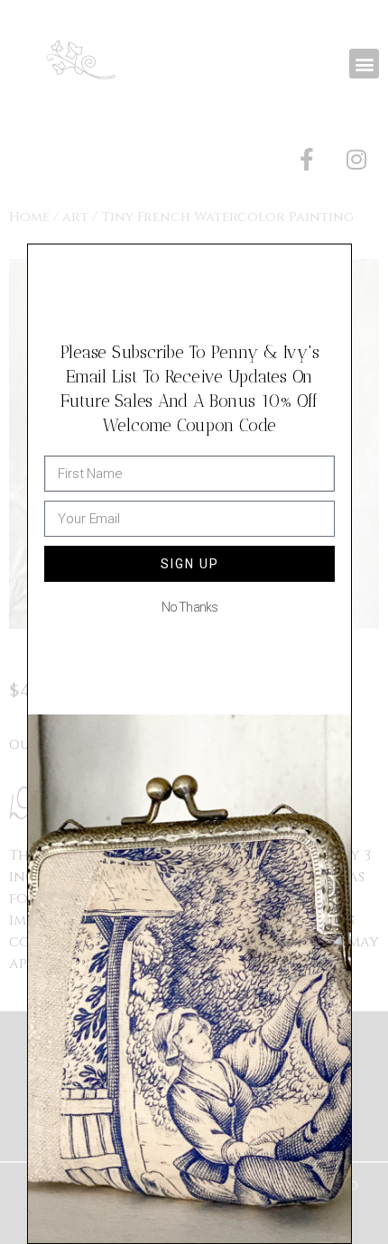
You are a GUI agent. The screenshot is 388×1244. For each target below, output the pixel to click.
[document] (194, 622)
